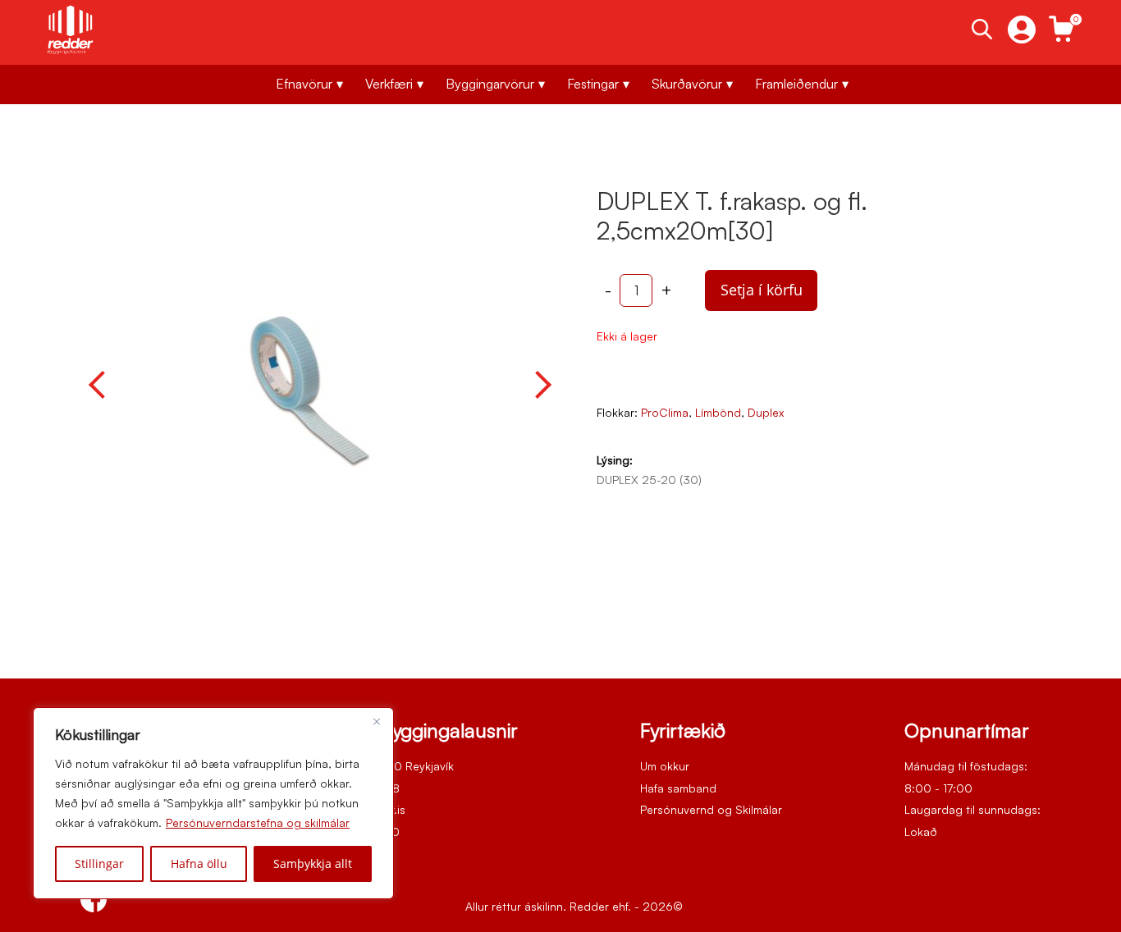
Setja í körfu (762, 289)
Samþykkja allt (312, 863)
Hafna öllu (199, 863)
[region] (213, 803)
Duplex (766, 412)
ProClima (665, 412)
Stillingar (99, 863)
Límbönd (718, 412)
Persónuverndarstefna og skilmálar (258, 822)
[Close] (377, 721)
